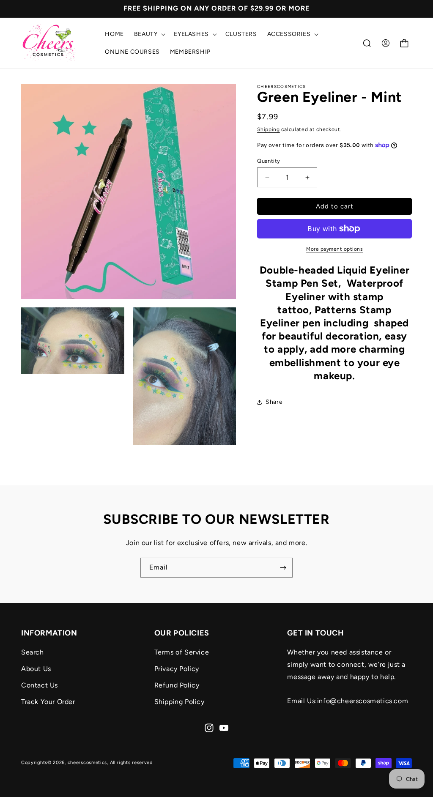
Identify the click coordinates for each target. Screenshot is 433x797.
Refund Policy (177, 685)
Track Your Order (48, 702)
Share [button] (274, 401)
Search (32, 652)
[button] (149, 34)
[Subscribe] (283, 568)
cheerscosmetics (87, 762)
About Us (36, 669)
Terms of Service (181, 652)
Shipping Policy (179, 702)
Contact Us (39, 685)
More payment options (334, 249)
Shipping (268, 129)
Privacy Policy (176, 669)
